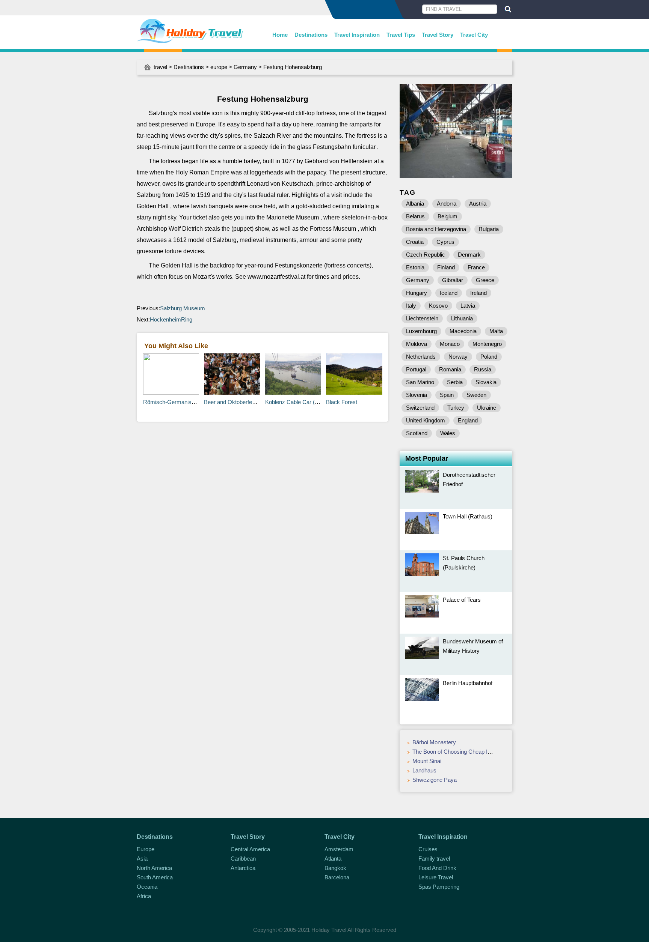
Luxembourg (421, 331)
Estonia (415, 267)
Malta (496, 331)
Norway (458, 356)
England (468, 420)
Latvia (467, 305)
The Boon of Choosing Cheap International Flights (472, 751)
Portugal (416, 369)
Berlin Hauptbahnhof (467, 683)
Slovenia (416, 395)
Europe (145, 849)
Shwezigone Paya (434, 780)
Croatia (415, 242)
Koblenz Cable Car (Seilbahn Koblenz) (312, 402)
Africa (144, 896)
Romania (450, 369)
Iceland (448, 293)
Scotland (416, 433)
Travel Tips (400, 35)
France (476, 267)
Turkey (455, 407)
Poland (488, 356)
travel (160, 67)
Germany (245, 67)
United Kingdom (425, 420)
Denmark (469, 254)
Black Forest (341, 402)
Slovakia (486, 382)
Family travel (434, 858)
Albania (415, 203)
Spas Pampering (438, 886)
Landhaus (424, 770)
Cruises (428, 849)
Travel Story (437, 35)
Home (280, 35)
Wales (447, 433)
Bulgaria (489, 229)
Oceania (147, 886)
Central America (250, 849)
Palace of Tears (462, 599)
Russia (482, 369)
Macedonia (463, 331)
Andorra (446, 203)
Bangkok (335, 868)
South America (155, 877)
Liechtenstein (422, 318)
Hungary (416, 293)
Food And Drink (437, 868)
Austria (477, 203)
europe (218, 67)
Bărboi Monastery (434, 742)
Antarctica (243, 868)
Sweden (476, 395)
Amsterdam (338, 849)
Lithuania (462, 318)
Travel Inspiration (357, 35)
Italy (411, 305)
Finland (446, 267)
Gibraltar (452, 280)
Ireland (478, 293)
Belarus (415, 216)
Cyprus (445, 242)
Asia (142, 858)
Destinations (311, 35)
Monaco (450, 344)
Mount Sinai (426, 761)
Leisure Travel (435, 877)
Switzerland (420, 407)
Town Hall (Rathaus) (467, 516)
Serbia (455, 382)
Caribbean (243, 858)
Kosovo (438, 305)
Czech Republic (425, 254)
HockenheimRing (171, 319)
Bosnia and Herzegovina (436, 229)
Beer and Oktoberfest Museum (242, 402)
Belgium (447, 216)
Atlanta (332, 858)
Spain (447, 395)
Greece (485, 280)
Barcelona (336, 877)
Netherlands (421, 356)
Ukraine (486, 407)
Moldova (416, 344)
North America (154, 868)
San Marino (420, 382)
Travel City (474, 35)
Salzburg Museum (182, 308)
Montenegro (487, 344)
